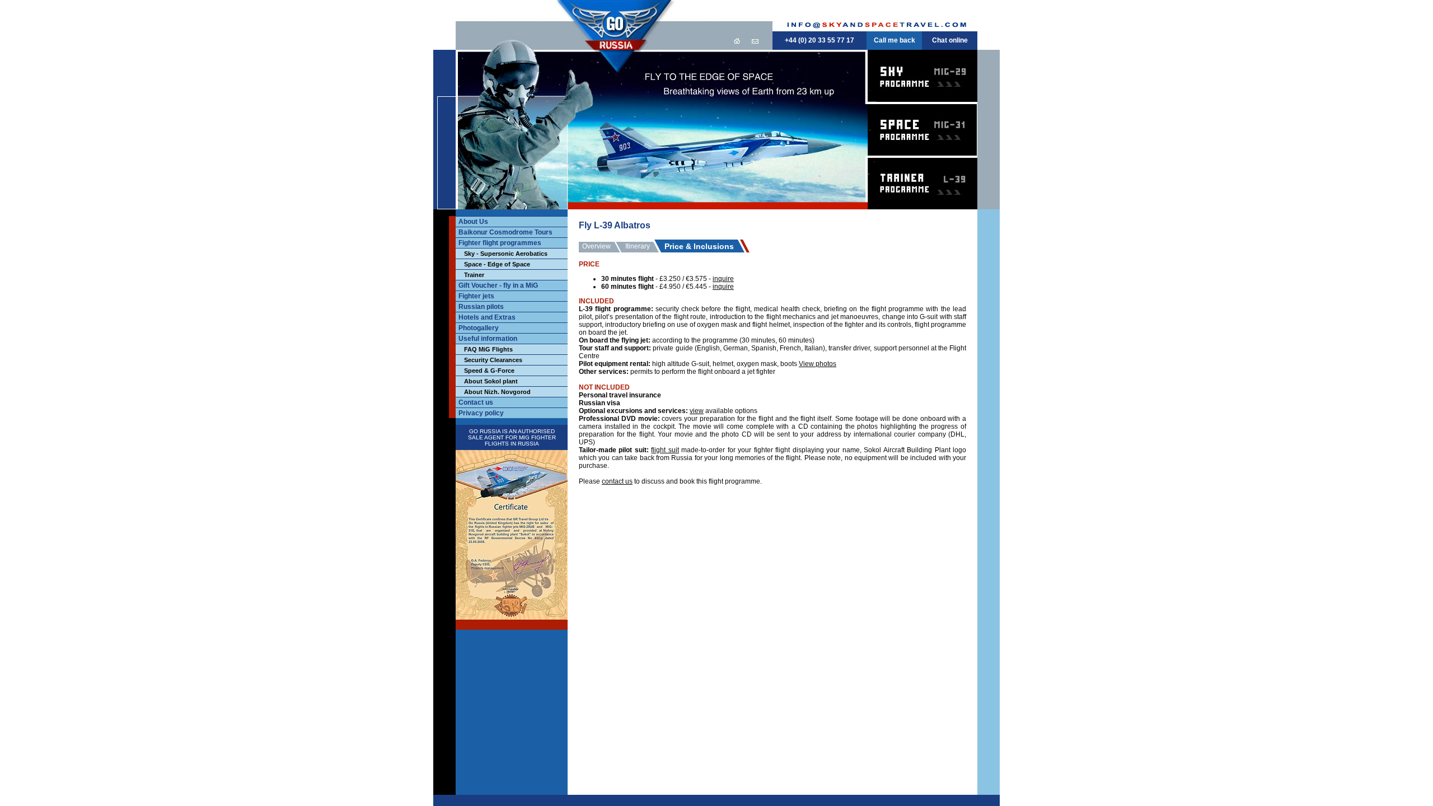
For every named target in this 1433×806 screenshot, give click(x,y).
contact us (617, 481)
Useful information (487, 339)
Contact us (475, 402)
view (697, 411)
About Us (473, 222)
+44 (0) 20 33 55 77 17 (819, 40)
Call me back (894, 40)
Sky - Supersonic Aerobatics (505, 253)
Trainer (474, 274)
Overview (596, 246)
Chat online (950, 40)
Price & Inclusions (699, 246)
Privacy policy (481, 413)
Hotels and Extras (487, 317)
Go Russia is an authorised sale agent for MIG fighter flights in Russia (512, 437)
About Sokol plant (491, 381)
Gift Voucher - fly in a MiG (498, 285)
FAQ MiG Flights (488, 349)
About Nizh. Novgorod (497, 391)
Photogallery (478, 328)
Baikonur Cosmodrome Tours (505, 232)
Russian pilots (481, 307)
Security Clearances (493, 360)
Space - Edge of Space (497, 264)
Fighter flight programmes (499, 243)
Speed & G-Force (489, 370)
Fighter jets (476, 296)
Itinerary (637, 246)
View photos (817, 364)
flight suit (664, 450)
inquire (723, 279)
